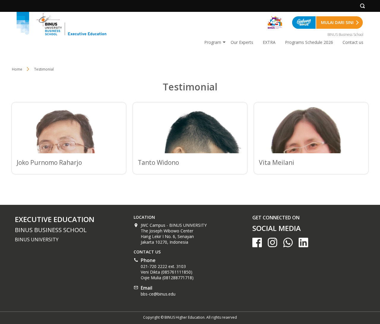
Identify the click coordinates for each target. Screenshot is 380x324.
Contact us (353, 42)
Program (212, 42)
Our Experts (242, 42)
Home (17, 69)
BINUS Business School (345, 34)
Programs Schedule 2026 (309, 42)
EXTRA (269, 42)
